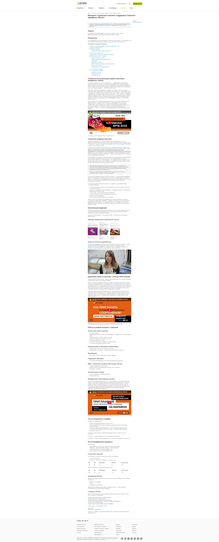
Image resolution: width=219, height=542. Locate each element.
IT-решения (118, 526)
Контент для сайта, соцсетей (98, 57)
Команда (134, 526)
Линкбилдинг (94, 60)
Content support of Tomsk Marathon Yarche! (97, 506)
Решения (101, 8)
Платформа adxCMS (120, 532)
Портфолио (124, 8)
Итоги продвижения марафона (96, 70)
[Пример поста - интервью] (104, 229)
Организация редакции (95, 49)
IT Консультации (80, 526)
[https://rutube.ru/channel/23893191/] (128, 538)
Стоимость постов (95, 75)
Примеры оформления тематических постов (101, 50)
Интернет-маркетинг (137, 22)
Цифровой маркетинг (99, 524)
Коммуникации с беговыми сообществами (100, 59)
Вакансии (134, 528)
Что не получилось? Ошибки (96, 69)
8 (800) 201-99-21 (121, 3)
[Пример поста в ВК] (93, 229)
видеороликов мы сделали (94, 246)
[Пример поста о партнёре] (115, 229)
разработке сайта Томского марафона (117, 144)
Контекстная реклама (99, 530)
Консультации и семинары (100, 526)
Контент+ (91, 8)
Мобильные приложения (82, 530)
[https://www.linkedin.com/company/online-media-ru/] (122, 538)
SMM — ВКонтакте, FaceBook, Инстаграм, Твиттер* (103, 63)
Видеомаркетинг (98, 534)
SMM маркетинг (98, 532)
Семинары (118, 528)
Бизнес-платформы (81, 528)
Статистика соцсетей (96, 72)
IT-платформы (112, 8)
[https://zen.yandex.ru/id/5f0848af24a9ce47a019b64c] (138, 538)
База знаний (118, 530)
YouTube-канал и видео (96, 65)
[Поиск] (129, 4)
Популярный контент (96, 73)
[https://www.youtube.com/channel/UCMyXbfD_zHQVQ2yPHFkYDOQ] (125, 538)
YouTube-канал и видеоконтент (97, 53)
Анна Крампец (106, 215)
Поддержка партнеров (96, 62)
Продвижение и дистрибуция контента (100, 66)
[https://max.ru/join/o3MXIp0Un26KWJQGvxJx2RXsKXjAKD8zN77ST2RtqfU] (141, 538)
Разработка (80, 8)
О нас (131, 8)
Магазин (118, 524)
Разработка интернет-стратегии (102, 528)
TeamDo (117, 534)
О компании (134, 524)
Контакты (134, 530)
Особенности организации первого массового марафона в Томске (104, 46)
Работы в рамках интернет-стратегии (98, 56)
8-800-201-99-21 (82, 521)
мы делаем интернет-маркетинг (110, 171)
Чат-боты (79, 532)
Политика (134, 532)
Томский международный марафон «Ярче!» (103, 24)
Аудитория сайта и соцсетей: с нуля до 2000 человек (102, 54)
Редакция (128, 210)
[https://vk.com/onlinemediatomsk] (131, 538)
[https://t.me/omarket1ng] (135, 538)
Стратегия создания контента (96, 47)
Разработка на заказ (81, 524)
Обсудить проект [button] (137, 3)
